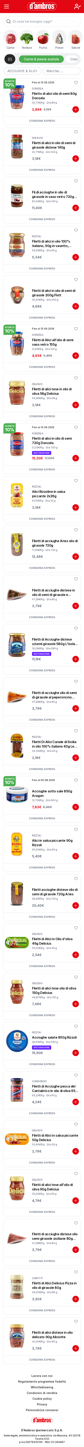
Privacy (42, 1404)
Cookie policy (42, 1398)
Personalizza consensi (42, 1410)
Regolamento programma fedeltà (42, 1381)
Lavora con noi (42, 1376)
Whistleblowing (42, 1387)
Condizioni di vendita (42, 1393)
